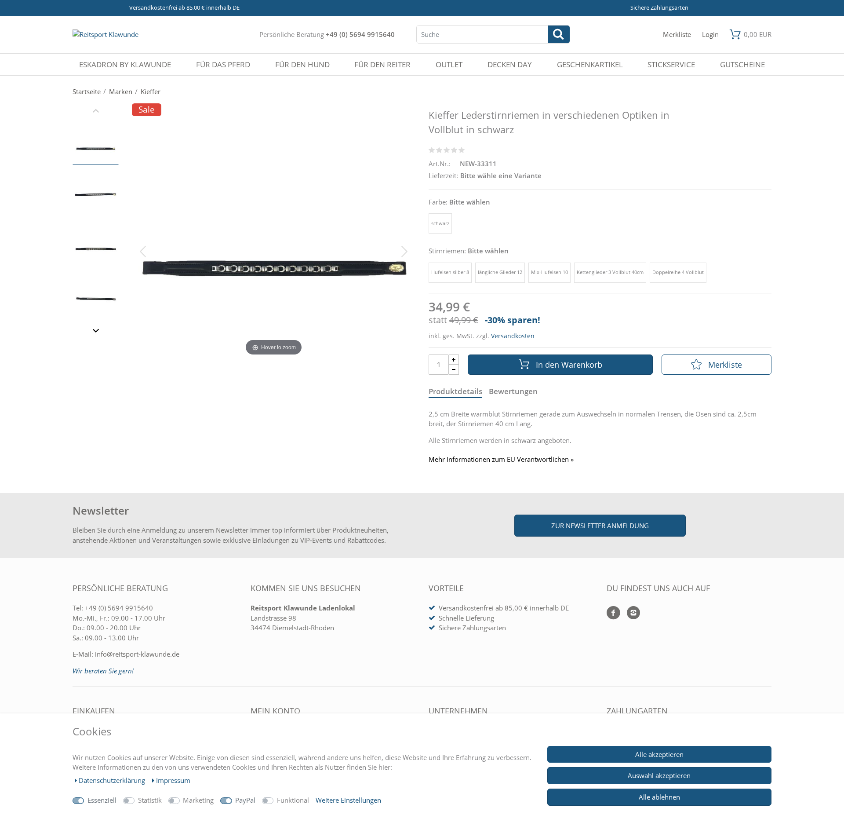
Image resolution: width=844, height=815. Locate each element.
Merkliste (725, 364)
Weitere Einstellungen (348, 800)
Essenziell (101, 800)
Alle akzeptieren (659, 754)
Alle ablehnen (659, 797)
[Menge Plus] (454, 360)
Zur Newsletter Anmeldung (600, 525)
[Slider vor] (96, 332)
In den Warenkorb (569, 364)
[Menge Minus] (454, 370)
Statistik (150, 800)
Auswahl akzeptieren (659, 775)
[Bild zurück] (143, 251)
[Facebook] (613, 613)
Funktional (293, 800)
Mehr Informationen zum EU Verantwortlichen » (501, 459)
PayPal (245, 800)
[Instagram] (630, 613)
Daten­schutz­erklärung (113, 780)
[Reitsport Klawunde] (105, 34)
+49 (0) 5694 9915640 (360, 34)
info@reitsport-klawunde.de (137, 654)
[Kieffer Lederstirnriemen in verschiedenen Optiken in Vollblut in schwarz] (96, 146)
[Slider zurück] (96, 112)
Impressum (173, 780)
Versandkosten (513, 336)
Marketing (198, 800)
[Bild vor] (404, 251)
